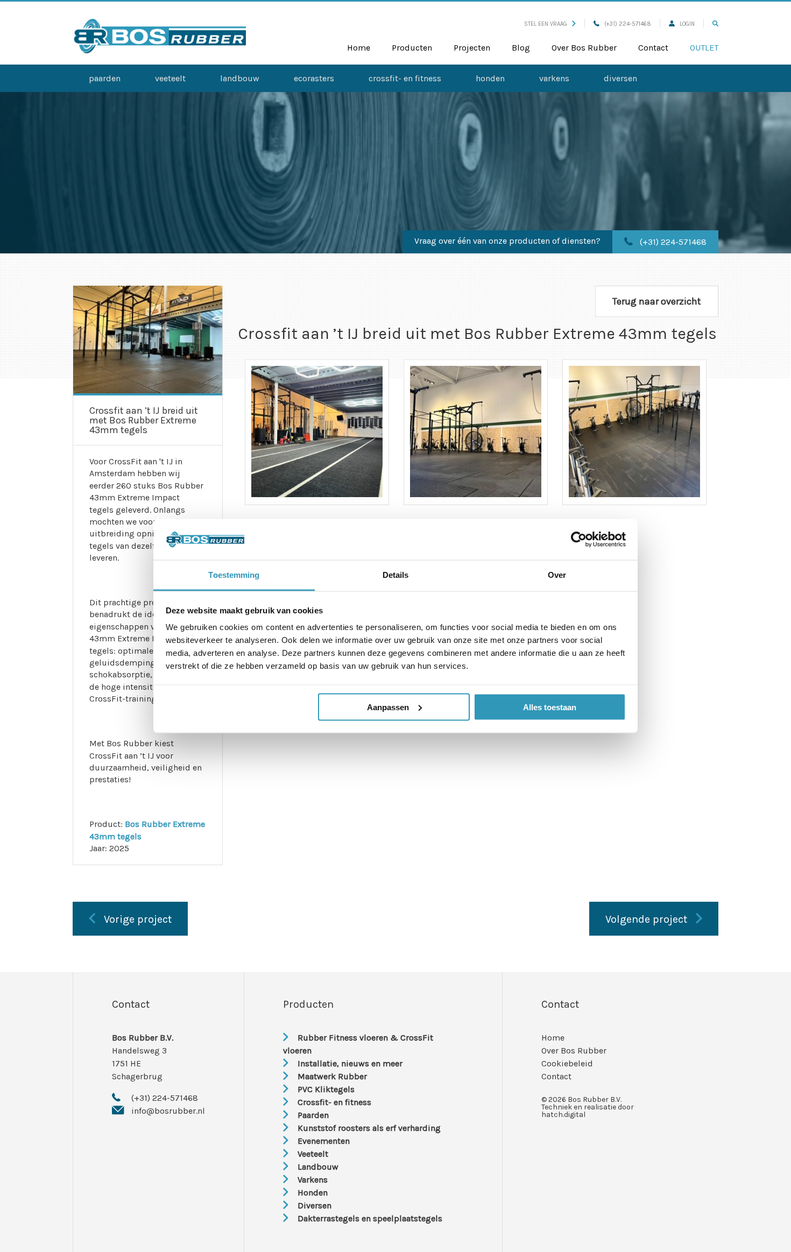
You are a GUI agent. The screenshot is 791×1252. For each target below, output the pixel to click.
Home (358, 48)
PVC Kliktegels (326, 1089)
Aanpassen (388, 706)
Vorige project (138, 919)
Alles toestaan (549, 706)
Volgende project (646, 919)
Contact (653, 48)
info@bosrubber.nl (168, 1111)
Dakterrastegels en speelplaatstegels (370, 1218)
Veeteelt (170, 78)
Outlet (704, 48)
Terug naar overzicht (656, 301)
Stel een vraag (545, 23)
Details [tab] (396, 574)
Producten (412, 48)
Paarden (105, 78)
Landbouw (239, 78)
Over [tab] (557, 574)
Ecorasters (314, 78)
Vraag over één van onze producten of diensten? (507, 241)
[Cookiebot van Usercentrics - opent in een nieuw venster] (579, 540)
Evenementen (324, 1141)
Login (687, 23)
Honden (490, 78)
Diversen (620, 78)
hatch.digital (563, 1114)
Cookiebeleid (567, 1063)
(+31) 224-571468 (627, 23)
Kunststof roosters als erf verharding (369, 1128)
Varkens (554, 78)
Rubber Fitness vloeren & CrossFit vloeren (358, 1044)
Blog (521, 48)
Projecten (472, 48)
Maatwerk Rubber (332, 1076)
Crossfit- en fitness (405, 78)
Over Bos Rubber (584, 48)
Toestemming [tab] (233, 574)
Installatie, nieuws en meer (350, 1063)
